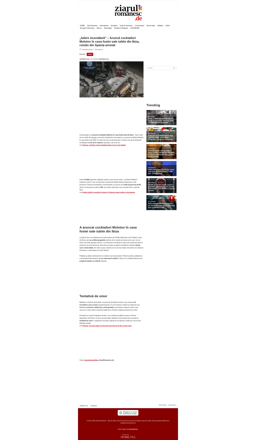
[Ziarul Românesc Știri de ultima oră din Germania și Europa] (128, 12)
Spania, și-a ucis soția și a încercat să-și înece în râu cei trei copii (107, 326)
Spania (90, 54)
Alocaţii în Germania (87, 28)
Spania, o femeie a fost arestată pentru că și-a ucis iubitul (104, 145)
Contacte (93, 406)
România (114, 25)
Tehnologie (108, 28)
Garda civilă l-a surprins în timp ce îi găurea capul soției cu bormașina (109, 192)
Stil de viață (150, 25)
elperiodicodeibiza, (91, 360)
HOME (82, 25)
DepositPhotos (133, 429)
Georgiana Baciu (87, 49)
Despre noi (84, 406)
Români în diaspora (121, 28)
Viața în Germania (126, 25)
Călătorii (160, 25)
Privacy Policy (162, 405)
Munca (99, 28)
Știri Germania (92, 25)
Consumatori (139, 25)
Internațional (104, 25)
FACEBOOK (134, 28)
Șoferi (168, 25)
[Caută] (174, 68)
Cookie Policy (172, 405)
